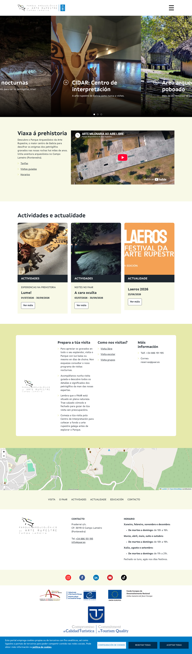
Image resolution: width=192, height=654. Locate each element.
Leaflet (164, 489)
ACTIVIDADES (78, 499)
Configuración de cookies (111, 645)
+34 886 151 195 (84, 539)
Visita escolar (108, 354)
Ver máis (28, 305)
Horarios (25, 175)
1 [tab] (94, 114)
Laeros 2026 (138, 289)
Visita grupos (108, 360)
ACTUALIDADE (98, 499)
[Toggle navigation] (170, 8)
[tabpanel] (96, 66)
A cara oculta (85, 293)
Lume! (26, 293)
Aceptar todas (174, 645)
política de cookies (41, 647)
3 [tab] (101, 114)
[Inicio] (41, 8)
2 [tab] (98, 114)
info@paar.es (78, 542)
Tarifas (24, 163)
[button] (4, 452)
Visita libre (106, 349)
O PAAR (63, 499)
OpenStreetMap (176, 489)
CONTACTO (133, 499)
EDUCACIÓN (117, 499)
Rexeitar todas (143, 645)
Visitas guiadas (29, 169)
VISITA (51, 499)
